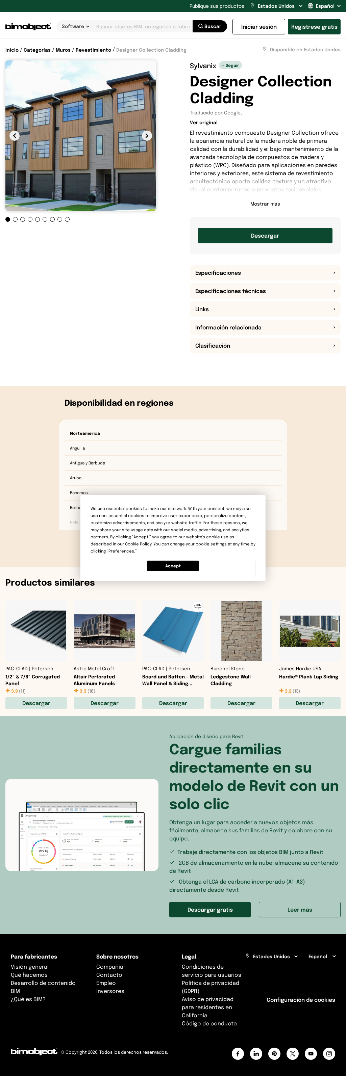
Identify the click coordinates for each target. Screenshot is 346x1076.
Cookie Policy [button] (138, 544)
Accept (173, 566)
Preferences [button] (121, 551)
